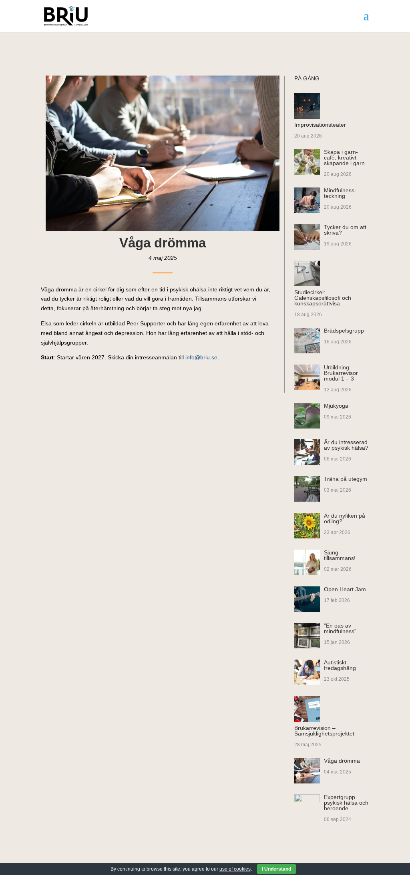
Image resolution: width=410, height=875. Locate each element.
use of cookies (235, 869)
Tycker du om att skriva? (345, 230)
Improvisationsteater (320, 125)
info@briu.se (201, 357)
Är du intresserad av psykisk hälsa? (346, 445)
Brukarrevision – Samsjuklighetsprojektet (324, 731)
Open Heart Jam (345, 589)
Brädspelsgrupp (344, 330)
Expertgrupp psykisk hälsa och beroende (346, 802)
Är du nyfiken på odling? (344, 518)
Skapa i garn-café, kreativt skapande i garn (344, 157)
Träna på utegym (345, 479)
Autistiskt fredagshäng (340, 665)
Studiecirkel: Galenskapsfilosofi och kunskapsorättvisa (322, 298)
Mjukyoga (336, 406)
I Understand (276, 869)
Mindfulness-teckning (340, 193)
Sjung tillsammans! (340, 555)
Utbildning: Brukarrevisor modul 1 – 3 (341, 373)
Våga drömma (342, 760)
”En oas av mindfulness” (340, 628)
